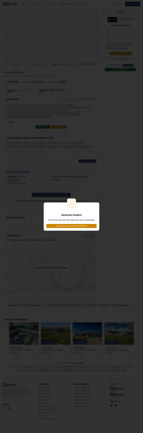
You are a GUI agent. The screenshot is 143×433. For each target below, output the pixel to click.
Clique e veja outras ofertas (71, 226)
